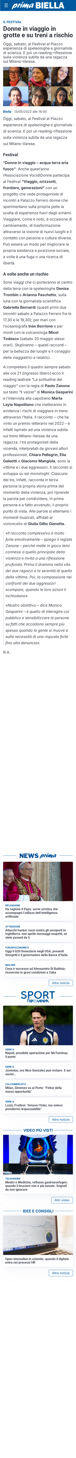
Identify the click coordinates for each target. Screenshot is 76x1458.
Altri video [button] (62, 1200)
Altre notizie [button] (61, 983)
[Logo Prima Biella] (38, 5)
